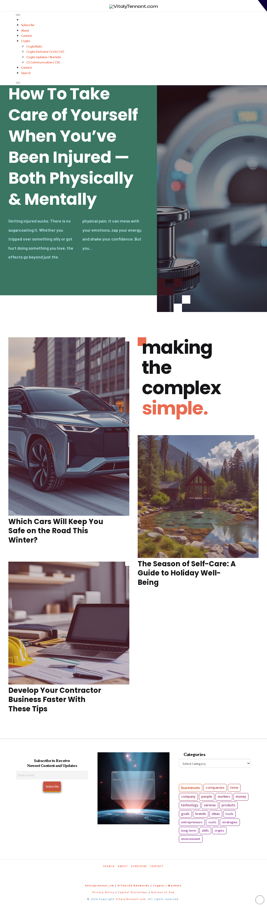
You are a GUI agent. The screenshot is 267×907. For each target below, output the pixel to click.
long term (188, 830)
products (228, 805)
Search (26, 73)
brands (200, 814)
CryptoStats (34, 46)
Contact (26, 67)
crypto (219, 830)
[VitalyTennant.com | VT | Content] (149, 873)
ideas (216, 814)
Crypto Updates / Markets (43, 57)
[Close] (18, 82)
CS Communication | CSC (43, 62)
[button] (262, 6)
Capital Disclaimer (133, 892)
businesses (190, 787)
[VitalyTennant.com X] (129, 873)
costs (212, 822)
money (241, 797)
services (210, 805)
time (234, 787)
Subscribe (27, 25)
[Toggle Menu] (18, 15)
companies (215, 787)
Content (26, 35)
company (188, 797)
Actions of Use (162, 892)
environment (190, 839)
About (25, 30)
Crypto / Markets (167, 886)
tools (229, 814)
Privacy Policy (103, 892)
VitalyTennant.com (131, 899)
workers (224, 797)
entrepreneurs (192, 822)
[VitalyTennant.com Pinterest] (139, 873)
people (206, 797)
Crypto (25, 41)
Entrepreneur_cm (99, 886)
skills (205, 830)
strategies (230, 822)
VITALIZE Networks (134, 886)
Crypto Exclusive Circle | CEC (45, 51)
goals (185, 814)
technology (189, 805)
